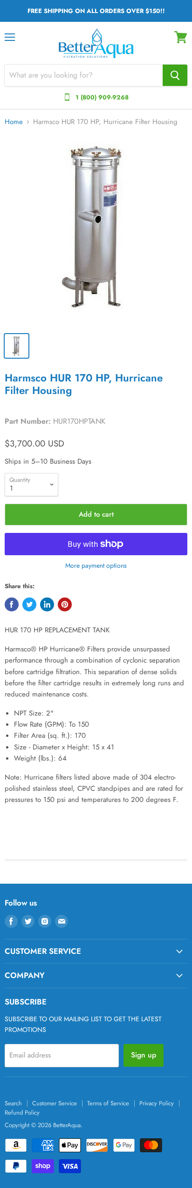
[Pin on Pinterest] (65, 604)
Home (14, 122)
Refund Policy (22, 1112)
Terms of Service (108, 1103)
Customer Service (54, 1103)
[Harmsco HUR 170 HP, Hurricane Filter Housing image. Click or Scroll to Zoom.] (96, 231)
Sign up (143, 1055)
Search (13, 1103)
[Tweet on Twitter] (29, 604)
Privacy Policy (156, 1103)
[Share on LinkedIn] (47, 604)
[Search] (175, 75)
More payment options (96, 565)
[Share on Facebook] (12, 604)
